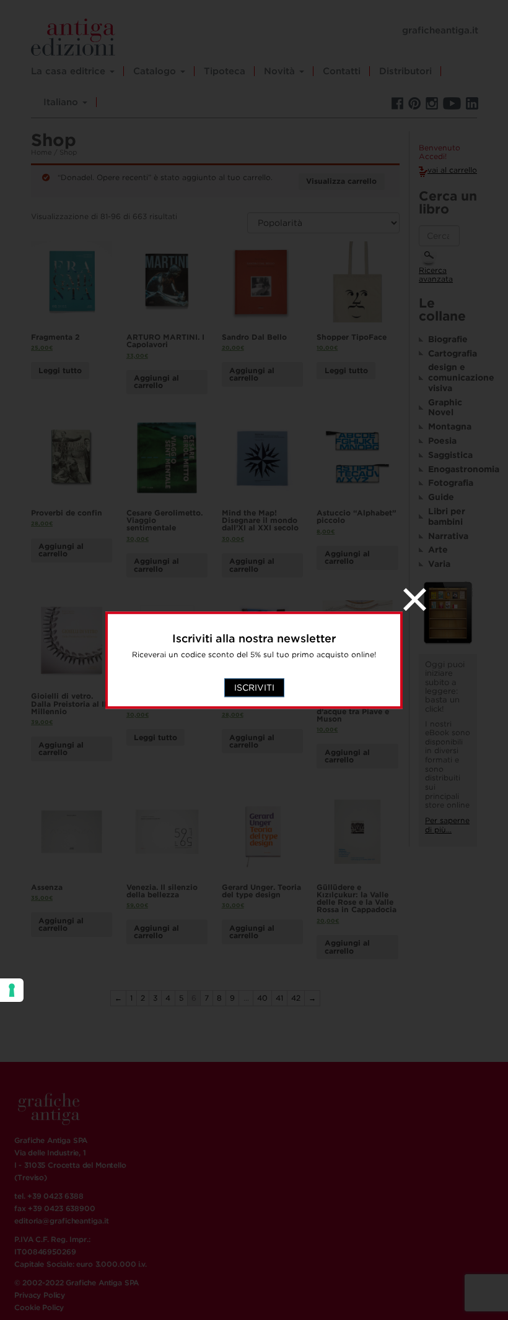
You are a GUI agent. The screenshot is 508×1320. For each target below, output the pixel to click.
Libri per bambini (446, 516)
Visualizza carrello (341, 181)
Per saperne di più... (447, 825)
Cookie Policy (39, 1307)
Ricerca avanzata (436, 274)
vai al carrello (452, 170)
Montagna (449, 426)
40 (262, 998)
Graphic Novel (445, 407)
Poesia (442, 441)
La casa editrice (69, 71)
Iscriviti (254, 687)
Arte (438, 549)
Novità (281, 71)
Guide (441, 497)
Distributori (405, 71)
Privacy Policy (39, 1295)
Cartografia (452, 353)
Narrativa (448, 536)
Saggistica (450, 455)
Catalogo (156, 71)
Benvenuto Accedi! (439, 153)
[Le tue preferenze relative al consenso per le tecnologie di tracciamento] (12, 990)
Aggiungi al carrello (156, 381)
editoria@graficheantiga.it (61, 1220)
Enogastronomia (452, 469)
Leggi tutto (60, 370)
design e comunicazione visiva (452, 377)
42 (295, 998)
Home (41, 152)
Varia (439, 564)
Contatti (342, 71)
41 (279, 998)
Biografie (448, 339)
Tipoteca (224, 71)
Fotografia (450, 483)
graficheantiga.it (440, 30)
